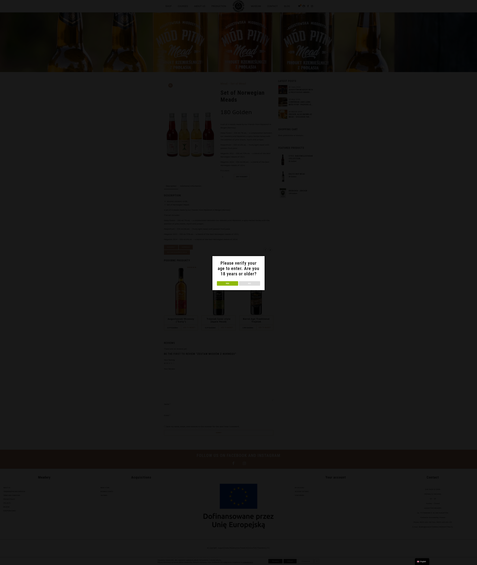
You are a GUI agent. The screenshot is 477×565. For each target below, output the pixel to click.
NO (249, 283)
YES (227, 283)
